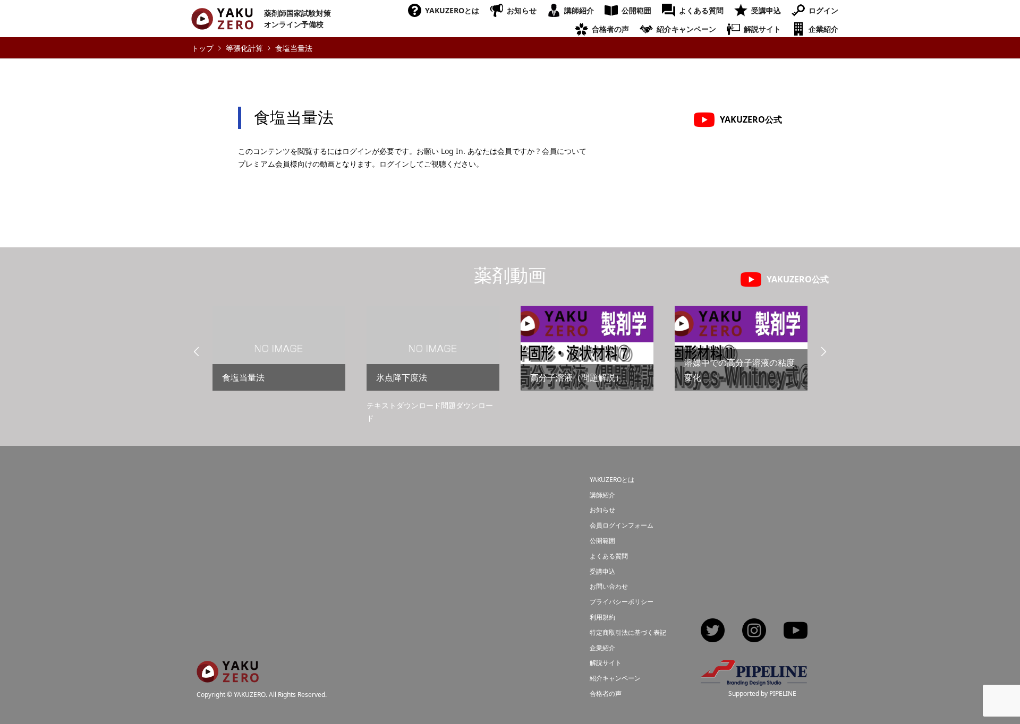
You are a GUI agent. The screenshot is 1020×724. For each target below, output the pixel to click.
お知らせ (522, 10)
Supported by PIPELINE (762, 693)
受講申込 (766, 10)
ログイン (823, 10)
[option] (278, 353)
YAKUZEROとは (452, 10)
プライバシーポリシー (621, 601)
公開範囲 (636, 10)
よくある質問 (701, 10)
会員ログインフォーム (621, 525)
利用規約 (602, 617)
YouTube (796, 631)
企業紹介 (823, 29)
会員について (564, 151)
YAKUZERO (250, 694)
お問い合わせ (609, 586)
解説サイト (762, 29)
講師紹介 (579, 10)
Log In (452, 151)
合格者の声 (610, 29)
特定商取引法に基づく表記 (628, 632)
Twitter (713, 631)
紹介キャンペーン (686, 29)
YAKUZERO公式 (751, 119)
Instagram (754, 631)
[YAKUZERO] (228, 676)
